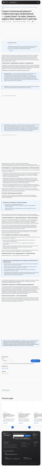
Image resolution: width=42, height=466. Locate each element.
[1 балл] (2, 374)
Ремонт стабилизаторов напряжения (10, 444)
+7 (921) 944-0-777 (16, 458)
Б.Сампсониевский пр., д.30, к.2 (11, 454)
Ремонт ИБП (6, 443)
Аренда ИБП (23, 442)
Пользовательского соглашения (16, 363)
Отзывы (35, 444)
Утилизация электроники (25, 443)
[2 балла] (3, 374)
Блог (35, 446)
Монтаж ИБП (23, 445)
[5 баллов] (7, 374)
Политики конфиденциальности (28, 363)
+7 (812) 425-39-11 (8, 458)
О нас (35, 443)
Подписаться (27, 435)
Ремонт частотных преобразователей (11, 447)
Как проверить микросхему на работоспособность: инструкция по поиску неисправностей (24, 415)
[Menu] (38, 2)
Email (3, 358)
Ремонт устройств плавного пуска (10, 446)
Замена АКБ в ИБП (24, 446)
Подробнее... (5, 423)
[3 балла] (5, 374)
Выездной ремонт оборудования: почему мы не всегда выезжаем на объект (9, 415)
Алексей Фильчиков (12, 42)
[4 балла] (6, 374)
